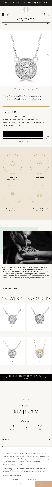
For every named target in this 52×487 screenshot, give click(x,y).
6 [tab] (37, 89)
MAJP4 (40, 327)
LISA (40, 361)
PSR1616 (12, 327)
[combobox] (24, 25)
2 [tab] (19, 89)
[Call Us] (44, 14)
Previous (4, 56)
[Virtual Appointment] (7, 14)
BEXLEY (12, 361)
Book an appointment (10, 288)
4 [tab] (28, 89)
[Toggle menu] (4, 14)
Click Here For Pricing (23, 134)
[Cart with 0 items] (49, 14)
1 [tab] (15, 89)
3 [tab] (24, 89)
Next (48, 56)
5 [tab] (32, 89)
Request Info (23, 141)
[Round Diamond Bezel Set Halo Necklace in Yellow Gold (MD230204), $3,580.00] (40, 349)
